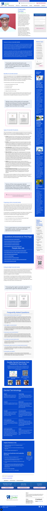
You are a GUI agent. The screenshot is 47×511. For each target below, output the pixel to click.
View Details (12, 468)
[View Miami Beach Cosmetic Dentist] (8, 31)
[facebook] (39, 507)
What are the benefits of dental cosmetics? (12, 257)
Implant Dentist (39, 236)
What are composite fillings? (9, 256)
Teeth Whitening (39, 53)
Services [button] (30, 5)
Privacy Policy (4, 507)
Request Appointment (23, 487)
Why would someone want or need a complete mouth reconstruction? (16, 252)
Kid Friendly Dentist (39, 240)
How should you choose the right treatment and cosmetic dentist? (15, 250)
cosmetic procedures (19, 133)
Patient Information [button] (24, 5)
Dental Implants (39, 48)
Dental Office (39, 247)
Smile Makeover (39, 52)
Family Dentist (39, 230)
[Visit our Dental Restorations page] (10, 384)
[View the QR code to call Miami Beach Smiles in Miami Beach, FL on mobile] (40, 264)
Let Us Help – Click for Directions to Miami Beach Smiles (13, 378)
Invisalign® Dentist (40, 237)
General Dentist (39, 231)
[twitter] (41, 507)
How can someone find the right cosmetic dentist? (13, 241)
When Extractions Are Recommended (40, 187)
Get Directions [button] (7, 487)
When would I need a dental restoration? (11, 254)
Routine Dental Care (39, 243)
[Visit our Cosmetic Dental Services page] (18, 384)
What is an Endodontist (39, 245)
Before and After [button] (11, 5)
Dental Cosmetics (40, 56)
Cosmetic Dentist (10, 476)
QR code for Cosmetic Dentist (7, 478)
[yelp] (43, 507)
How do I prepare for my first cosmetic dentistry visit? (13, 246)
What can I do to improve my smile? (10, 261)
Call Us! (41, 3)
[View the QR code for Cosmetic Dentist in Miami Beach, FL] (25, 375)
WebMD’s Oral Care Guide (11, 450)
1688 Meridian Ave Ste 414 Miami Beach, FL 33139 (28, 3)
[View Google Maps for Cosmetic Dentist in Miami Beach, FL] (13, 376)
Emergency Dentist (39, 228)
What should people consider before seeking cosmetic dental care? (15, 259)
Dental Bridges (39, 45)
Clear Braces (39, 43)
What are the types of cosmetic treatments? (12, 244)
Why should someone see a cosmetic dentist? (12, 239)
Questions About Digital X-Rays (39, 153)
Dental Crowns (39, 47)
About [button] (6, 5)
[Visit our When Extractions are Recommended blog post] (39, 184)
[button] (1, 510)
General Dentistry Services (40, 234)
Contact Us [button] (43, 5)
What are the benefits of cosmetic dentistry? (12, 242)
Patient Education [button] (37, 5)
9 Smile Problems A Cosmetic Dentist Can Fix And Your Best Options (39, 84)
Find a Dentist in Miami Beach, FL (39, 58)
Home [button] (2, 5)
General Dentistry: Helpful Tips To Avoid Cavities (39, 123)
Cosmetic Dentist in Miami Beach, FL (18, 195)
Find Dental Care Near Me (40, 250)
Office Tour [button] (18, 5)
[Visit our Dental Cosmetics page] (26, 384)
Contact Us (39, 487)
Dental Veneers (39, 50)
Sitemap (7, 507)
